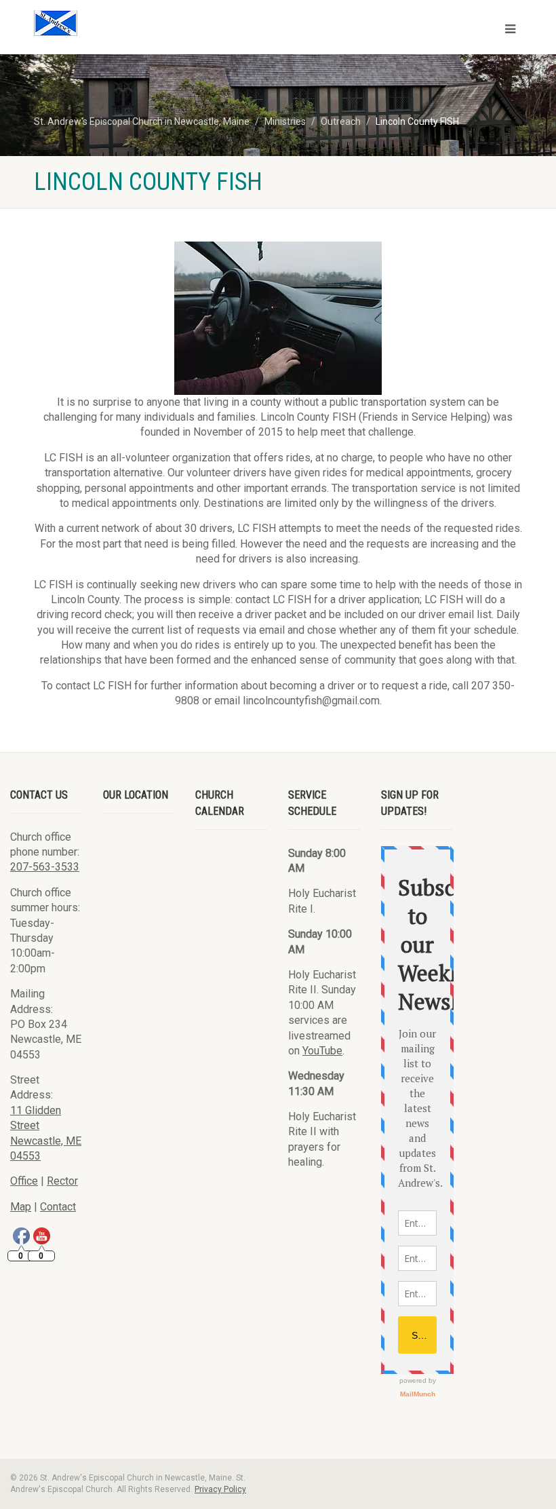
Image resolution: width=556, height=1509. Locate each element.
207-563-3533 (44, 866)
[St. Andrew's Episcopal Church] (151, 23)
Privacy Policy (220, 1489)
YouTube (322, 1050)
